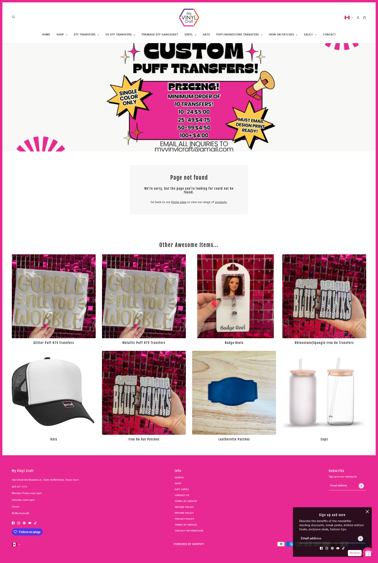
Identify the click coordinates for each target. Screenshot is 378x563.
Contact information (189, 531)
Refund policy (184, 507)
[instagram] (327, 548)
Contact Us (182, 495)
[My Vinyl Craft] (189, 17)
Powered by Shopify (189, 544)
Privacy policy (184, 519)
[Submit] (360, 538)
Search (179, 478)
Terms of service (186, 525)
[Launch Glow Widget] (368, 553)
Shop (178, 484)
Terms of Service (186, 501)
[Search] (13, 17)
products (221, 202)
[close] (367, 512)
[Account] (358, 17)
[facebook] (321, 548)
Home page (178, 202)
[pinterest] (332, 548)
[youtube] (338, 548)
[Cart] (364, 17)
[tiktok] (343, 548)
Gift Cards (182, 490)
